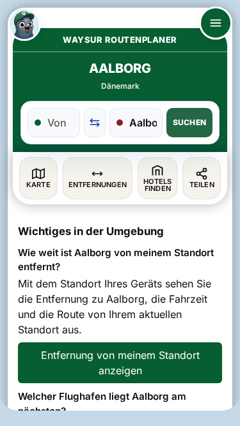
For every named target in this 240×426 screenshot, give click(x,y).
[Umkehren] (95, 122)
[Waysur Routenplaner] (24, 24)
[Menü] (215, 23)
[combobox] (60, 122)
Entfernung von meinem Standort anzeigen (120, 363)
